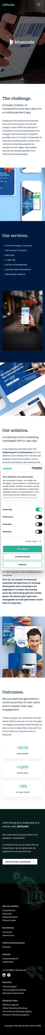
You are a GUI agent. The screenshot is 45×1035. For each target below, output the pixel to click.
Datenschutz (8, 935)
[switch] (38, 517)
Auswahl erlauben (22, 557)
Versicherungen (9, 986)
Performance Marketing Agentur (17, 1011)
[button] (38, 4)
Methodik (7, 914)
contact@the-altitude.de (14, 970)
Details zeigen (31, 541)
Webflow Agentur (10, 1005)
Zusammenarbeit (10, 917)
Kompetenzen (8, 910)
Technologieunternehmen (14, 990)
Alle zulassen (22, 549)
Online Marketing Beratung (14, 1008)
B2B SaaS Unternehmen (13, 993)
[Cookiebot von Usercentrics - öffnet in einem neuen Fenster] (32, 468)
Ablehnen (22, 564)
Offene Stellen (9, 920)
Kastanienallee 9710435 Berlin (10, 960)
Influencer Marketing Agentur (16, 1015)
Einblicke (6, 947)
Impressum (7, 932)
